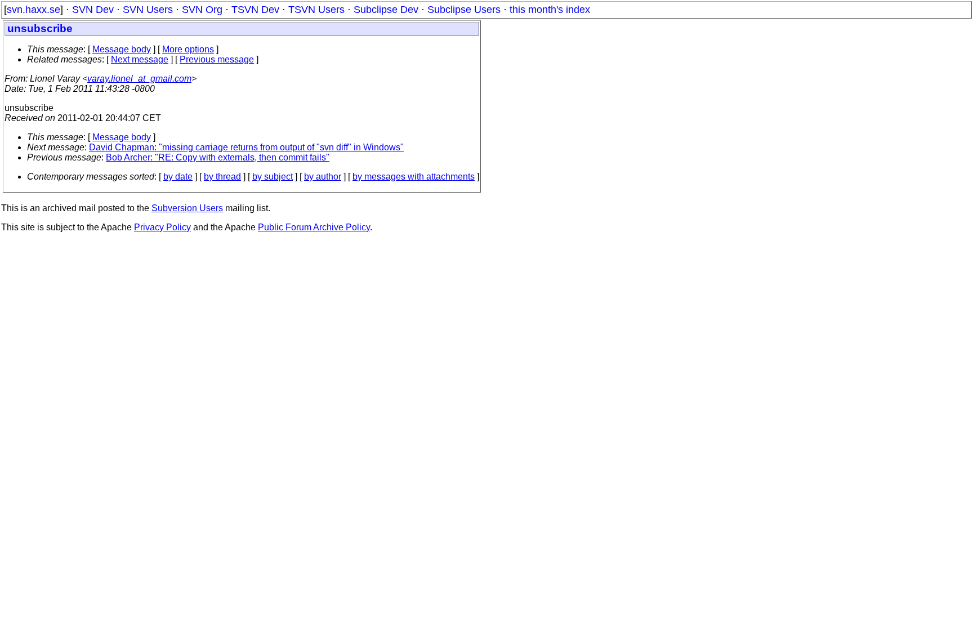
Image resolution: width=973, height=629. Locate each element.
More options (188, 49)
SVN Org (202, 9)
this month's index (550, 9)
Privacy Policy (162, 227)
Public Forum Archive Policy (314, 227)
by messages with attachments (413, 176)
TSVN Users (316, 9)
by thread (222, 176)
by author (322, 176)
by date (178, 176)
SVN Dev (93, 9)
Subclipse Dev (386, 9)
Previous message (217, 59)
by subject (272, 176)
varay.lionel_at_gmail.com (139, 78)
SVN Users (148, 9)
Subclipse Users (464, 9)
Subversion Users (187, 208)
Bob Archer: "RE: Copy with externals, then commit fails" (217, 157)
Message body (121, 49)
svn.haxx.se (33, 9)
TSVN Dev (255, 9)
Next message (139, 59)
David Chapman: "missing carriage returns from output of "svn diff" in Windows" (246, 147)
